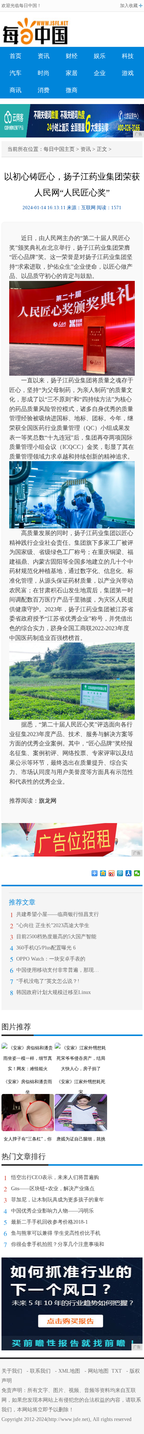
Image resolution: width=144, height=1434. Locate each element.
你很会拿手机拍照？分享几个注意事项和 (57, 1244)
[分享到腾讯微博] (120, 873)
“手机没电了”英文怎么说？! (47, 981)
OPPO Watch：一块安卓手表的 (50, 959)
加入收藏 (129, 5)
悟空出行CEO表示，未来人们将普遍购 (55, 1177)
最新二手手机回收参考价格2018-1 (49, 1222)
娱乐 (100, 56)
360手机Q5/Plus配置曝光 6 (46, 948)
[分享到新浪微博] (112, 873)
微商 (72, 90)
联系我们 (40, 1371)
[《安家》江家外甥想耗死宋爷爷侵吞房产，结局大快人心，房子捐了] (81, 1048)
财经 (72, 56)
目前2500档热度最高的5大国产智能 (56, 936)
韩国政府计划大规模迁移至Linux (53, 992)
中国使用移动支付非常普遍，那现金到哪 (57, 970)
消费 (43, 90)
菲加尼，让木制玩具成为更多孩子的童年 (57, 1199)
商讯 (15, 90)
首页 (15, 56)
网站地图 (98, 1371)
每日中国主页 (59, 149)
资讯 (43, 56)
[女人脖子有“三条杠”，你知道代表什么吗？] (27, 1099)
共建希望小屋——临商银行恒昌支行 (57, 914)
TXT (117, 1371)
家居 (72, 73)
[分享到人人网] (129, 873)
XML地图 (69, 1371)
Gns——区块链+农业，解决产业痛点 (53, 1188)
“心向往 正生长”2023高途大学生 (52, 925)
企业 (100, 73)
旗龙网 (47, 800)
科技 (128, 56)
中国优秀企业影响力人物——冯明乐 (52, 1211)
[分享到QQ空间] (103, 873)
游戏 (128, 73)
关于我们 (11, 1371)
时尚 (43, 73)
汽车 (15, 73)
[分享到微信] (137, 873)
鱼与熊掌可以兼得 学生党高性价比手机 (55, 1233)
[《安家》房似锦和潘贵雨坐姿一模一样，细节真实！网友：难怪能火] (27, 1048)
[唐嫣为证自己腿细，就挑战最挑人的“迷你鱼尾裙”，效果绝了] (81, 1099)
